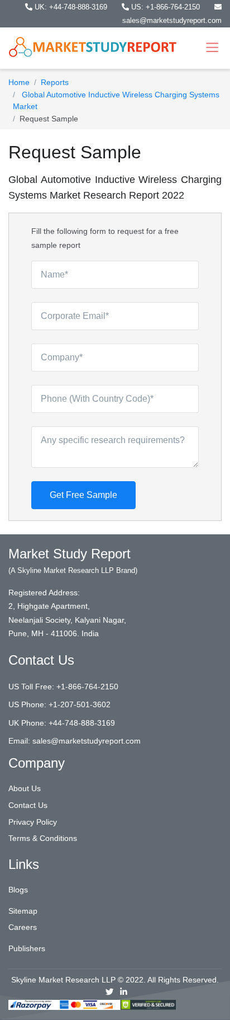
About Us (24, 788)
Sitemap (22, 910)
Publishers (26, 948)
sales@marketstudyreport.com (86, 740)
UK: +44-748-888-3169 (70, 7)
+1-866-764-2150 (87, 686)
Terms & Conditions (42, 838)
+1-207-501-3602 (80, 704)
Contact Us (27, 805)
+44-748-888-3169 (82, 722)
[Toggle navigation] (212, 48)
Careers (22, 927)
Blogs (18, 889)
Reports (55, 82)
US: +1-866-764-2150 (165, 7)
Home (19, 82)
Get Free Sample (83, 495)
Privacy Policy (32, 821)
